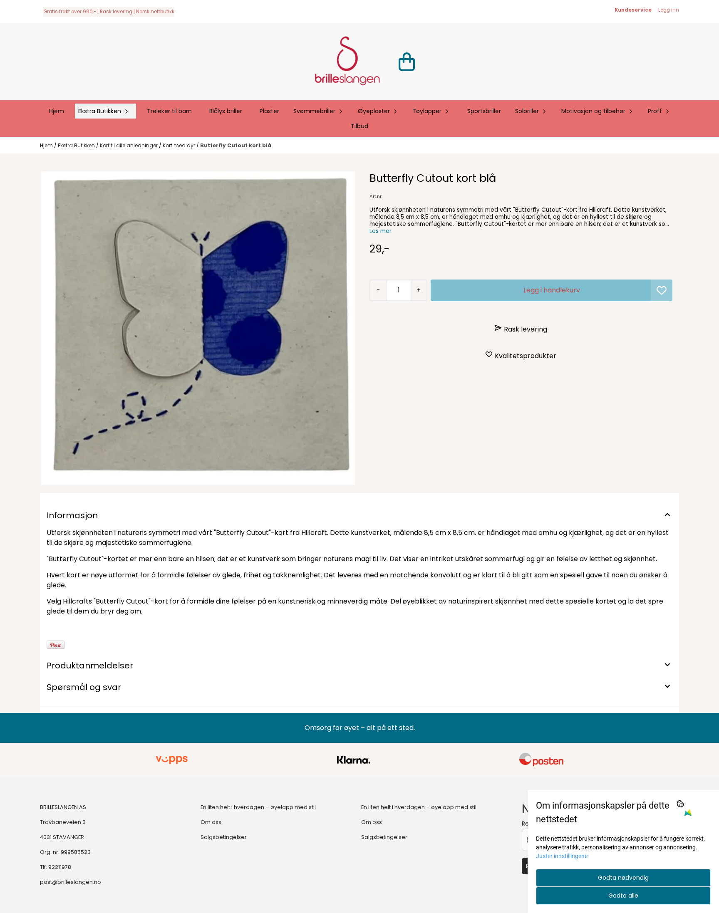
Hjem (47, 145)
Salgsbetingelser (224, 837)
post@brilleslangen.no (70, 882)
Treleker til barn (169, 111)
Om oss (211, 822)
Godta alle (623, 895)
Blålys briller (225, 111)
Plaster (269, 111)
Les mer (380, 231)
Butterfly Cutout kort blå (235, 145)
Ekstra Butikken (77, 145)
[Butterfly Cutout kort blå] (198, 328)
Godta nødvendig (623, 877)
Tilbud (359, 126)
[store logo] (347, 62)
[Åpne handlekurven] (406, 61)
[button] (662, 290)
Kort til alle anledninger (129, 145)
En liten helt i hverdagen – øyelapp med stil (258, 807)
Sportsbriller (484, 111)
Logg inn (668, 10)
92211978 (59, 867)
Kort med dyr (179, 145)
